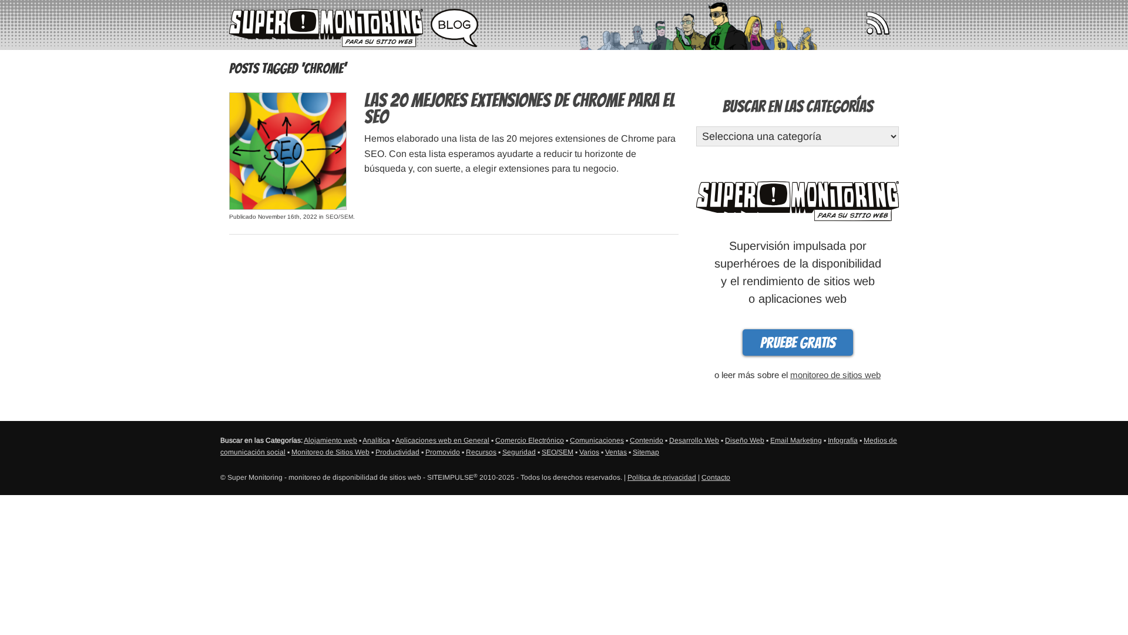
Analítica (376, 440)
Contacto (715, 477)
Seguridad (519, 452)
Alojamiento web (330, 440)
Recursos (481, 452)
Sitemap (646, 452)
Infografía (843, 440)
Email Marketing (796, 440)
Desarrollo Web (694, 440)
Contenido (646, 440)
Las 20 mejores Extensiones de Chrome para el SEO (519, 109)
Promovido (442, 452)
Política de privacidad (661, 477)
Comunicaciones (597, 440)
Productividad (397, 452)
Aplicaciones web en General (442, 440)
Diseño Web (744, 440)
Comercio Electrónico (529, 440)
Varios (589, 452)
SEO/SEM (339, 216)
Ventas (616, 452)
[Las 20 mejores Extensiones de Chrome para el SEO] (288, 150)
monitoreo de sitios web (835, 375)
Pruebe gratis (797, 343)
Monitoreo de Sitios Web (330, 452)
